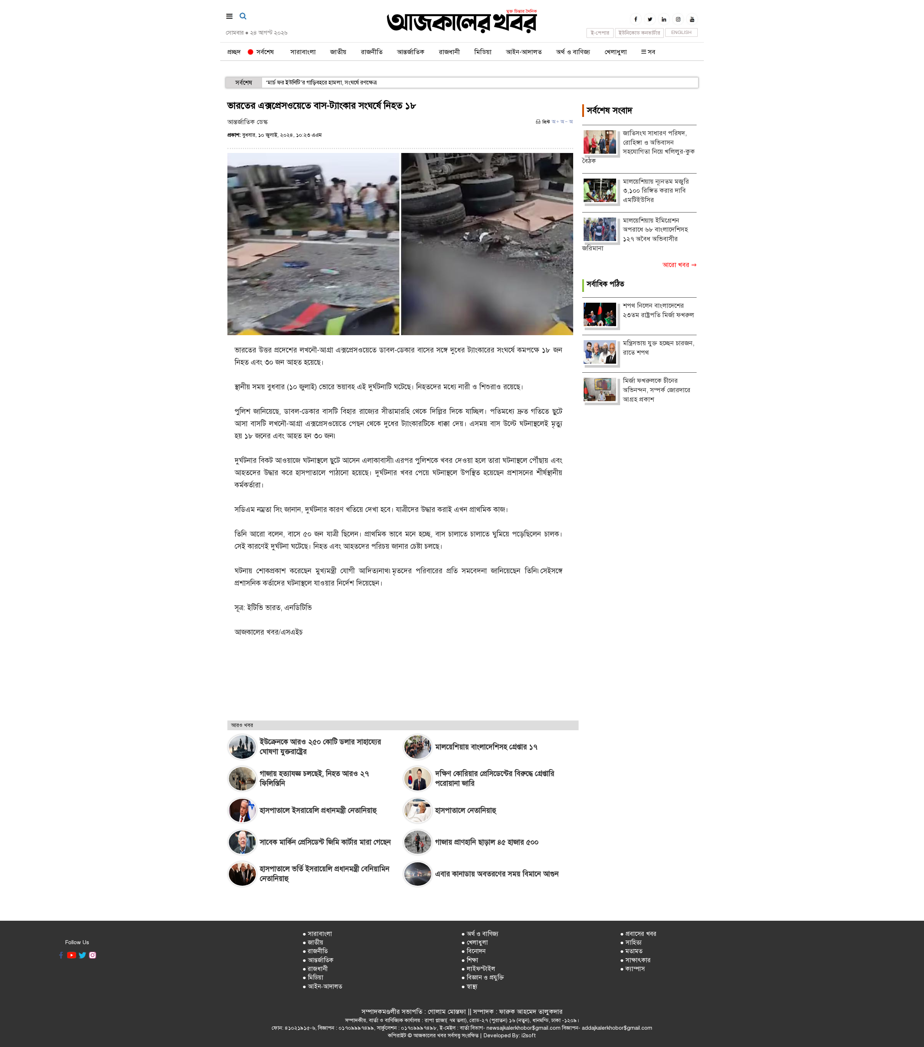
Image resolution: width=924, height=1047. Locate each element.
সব (650, 52)
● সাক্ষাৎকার (635, 960)
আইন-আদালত (524, 52)
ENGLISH (681, 32)
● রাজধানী (315, 969)
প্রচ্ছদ (234, 52)
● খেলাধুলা (474, 942)
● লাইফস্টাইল (478, 969)
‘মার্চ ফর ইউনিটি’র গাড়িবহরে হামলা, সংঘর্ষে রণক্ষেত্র (321, 82)
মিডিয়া (483, 52)
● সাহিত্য (631, 942)
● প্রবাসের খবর (638, 934)
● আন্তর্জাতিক (318, 960)
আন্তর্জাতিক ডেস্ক (247, 122)
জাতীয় (338, 52)
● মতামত (631, 951)
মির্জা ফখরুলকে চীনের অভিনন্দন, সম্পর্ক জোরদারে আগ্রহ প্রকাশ (656, 390)
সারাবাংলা (303, 52)
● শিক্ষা (469, 960)
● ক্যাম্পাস (632, 969)
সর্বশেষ (263, 52)
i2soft (529, 1035)
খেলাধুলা (616, 52)
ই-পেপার (600, 33)
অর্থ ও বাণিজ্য (573, 52)
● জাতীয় (312, 942)
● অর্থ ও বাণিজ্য (479, 934)
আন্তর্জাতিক (410, 52)
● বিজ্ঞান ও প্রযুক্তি (482, 977)
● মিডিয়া (312, 977)
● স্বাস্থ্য (469, 986)
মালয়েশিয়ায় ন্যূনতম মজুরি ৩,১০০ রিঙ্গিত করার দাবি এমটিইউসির (656, 191)
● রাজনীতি (315, 951)
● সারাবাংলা (317, 934)
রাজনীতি (372, 52)
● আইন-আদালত (322, 986)
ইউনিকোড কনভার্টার (639, 33)
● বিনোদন (473, 951)
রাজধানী (449, 52)
